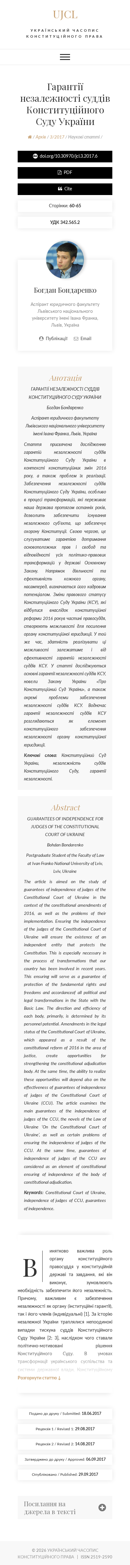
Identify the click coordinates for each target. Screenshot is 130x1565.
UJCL (65, 14)
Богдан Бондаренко (65, 290)
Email (85, 339)
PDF (68, 173)
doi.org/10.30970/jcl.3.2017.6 (69, 156)
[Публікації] (65, 244)
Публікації (57, 339)
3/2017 (57, 137)
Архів (41, 137)
